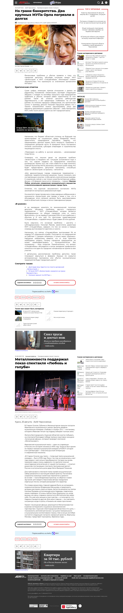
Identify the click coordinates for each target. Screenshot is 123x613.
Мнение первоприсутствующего (63, 311)
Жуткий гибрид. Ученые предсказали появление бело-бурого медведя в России (97, 367)
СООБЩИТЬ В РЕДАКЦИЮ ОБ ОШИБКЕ (53, 580)
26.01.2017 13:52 (19, 8)
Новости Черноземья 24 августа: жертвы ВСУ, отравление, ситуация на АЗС (92, 14)
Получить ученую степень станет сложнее (95, 125)
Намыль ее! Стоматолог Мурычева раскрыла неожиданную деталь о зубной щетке (96, 374)
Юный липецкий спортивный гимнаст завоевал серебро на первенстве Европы (92, 29)
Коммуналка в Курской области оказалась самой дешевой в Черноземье (92, 45)
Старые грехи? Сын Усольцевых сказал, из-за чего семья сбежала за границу (96, 386)
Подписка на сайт (66, 576)
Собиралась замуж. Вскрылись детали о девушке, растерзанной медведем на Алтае (95, 76)
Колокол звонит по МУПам (39, 275)
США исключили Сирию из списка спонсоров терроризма (95, 106)
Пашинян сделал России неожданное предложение (93, 118)
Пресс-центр (77, 576)
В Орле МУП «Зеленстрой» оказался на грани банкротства (32, 311)
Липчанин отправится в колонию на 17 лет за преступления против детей (92, 22)
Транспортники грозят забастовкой (30, 324)
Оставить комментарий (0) (61, 282)
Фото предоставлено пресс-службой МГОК (28, 412)
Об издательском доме (90, 576)
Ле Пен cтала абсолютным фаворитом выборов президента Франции (95, 113)
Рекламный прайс (33, 576)
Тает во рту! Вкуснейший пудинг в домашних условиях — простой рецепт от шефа (96, 57)
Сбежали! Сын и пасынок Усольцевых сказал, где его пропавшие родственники (97, 70)
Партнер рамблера (54, 605)
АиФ (31, 66)
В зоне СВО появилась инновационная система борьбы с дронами (95, 100)
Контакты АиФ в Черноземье (49, 576)
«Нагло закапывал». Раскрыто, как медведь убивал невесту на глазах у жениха (96, 380)
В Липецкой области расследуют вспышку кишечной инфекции (92, 37)
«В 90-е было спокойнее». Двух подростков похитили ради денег (96, 360)
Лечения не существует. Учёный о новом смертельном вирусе (96, 88)
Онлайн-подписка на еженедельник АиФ (40, 578)
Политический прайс (34, 580)
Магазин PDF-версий (61, 578)
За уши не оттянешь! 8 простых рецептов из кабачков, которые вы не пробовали (97, 82)
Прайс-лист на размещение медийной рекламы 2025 (87, 578)
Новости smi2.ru (21, 350)
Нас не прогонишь (59, 317)
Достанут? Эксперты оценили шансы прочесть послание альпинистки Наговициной (97, 63)
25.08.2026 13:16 (19, 356)
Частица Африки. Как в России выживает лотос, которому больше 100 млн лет (96, 393)
